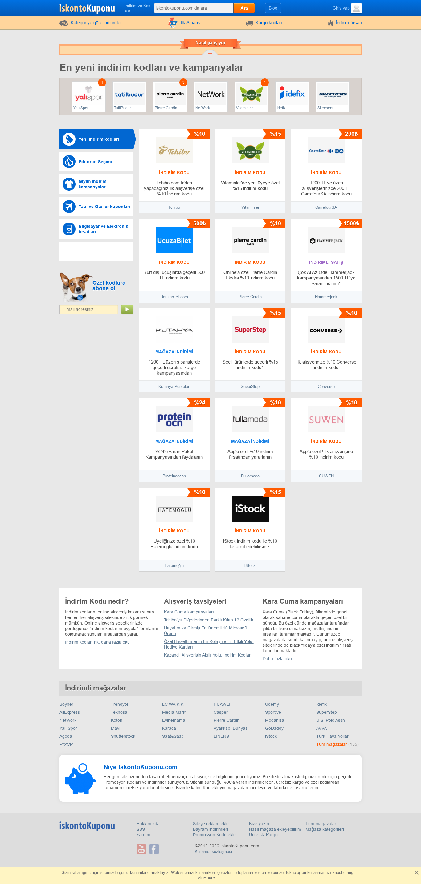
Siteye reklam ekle (211, 823)
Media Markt (174, 712)
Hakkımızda (148, 823)
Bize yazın (259, 823)
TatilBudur (122, 108)
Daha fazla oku (277, 658)
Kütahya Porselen (174, 386)
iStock (250, 565)
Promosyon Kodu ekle (214, 834)
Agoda (65, 736)
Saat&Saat (172, 736)
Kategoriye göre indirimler (96, 22)
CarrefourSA (326, 207)
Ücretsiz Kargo (263, 834)
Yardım (143, 834)
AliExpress (69, 712)
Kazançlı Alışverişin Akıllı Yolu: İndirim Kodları (208, 655)
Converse (326, 386)
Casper (221, 712)
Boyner (66, 704)
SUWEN (326, 476)
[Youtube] (142, 849)
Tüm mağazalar (332, 744)
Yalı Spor (80, 108)
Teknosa (119, 712)
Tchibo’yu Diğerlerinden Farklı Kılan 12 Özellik (208, 619)
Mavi (115, 728)
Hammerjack (326, 297)
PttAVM (66, 744)
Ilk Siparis (190, 22)
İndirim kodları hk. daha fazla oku (97, 642)
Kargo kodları (268, 22)
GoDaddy (274, 728)
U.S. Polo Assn (330, 720)
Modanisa (274, 720)
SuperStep (250, 386)
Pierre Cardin (166, 108)
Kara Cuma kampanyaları (189, 611)
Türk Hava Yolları (333, 736)
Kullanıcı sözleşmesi (213, 851)
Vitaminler (244, 108)
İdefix (281, 108)
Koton (116, 720)
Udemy (272, 704)
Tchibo (174, 207)
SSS (141, 829)
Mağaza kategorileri (324, 829)
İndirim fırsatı (349, 22)
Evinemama (173, 720)
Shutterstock (123, 736)
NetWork (202, 108)
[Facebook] (155, 849)
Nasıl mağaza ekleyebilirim (275, 829)
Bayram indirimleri (210, 829)
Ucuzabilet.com (174, 297)
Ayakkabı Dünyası (231, 728)
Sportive (273, 712)
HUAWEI (222, 704)
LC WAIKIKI (173, 704)
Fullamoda (250, 476)
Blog (273, 8)
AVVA (321, 728)
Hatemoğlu (174, 565)
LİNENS (221, 736)
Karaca (169, 728)
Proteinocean (174, 476)
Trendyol (119, 704)
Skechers (325, 108)
